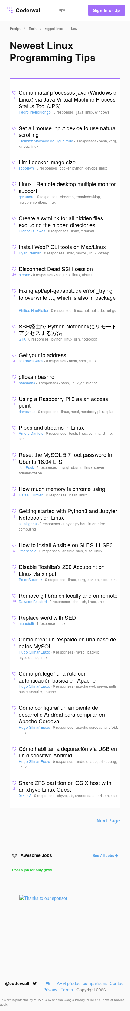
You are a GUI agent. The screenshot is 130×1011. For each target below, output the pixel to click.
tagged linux (54, 29)
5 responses (47, 467)
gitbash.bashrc (36, 376)
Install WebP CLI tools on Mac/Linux (62, 246)
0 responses (64, 112)
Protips (15, 29)
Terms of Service (112, 1000)
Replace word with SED (47, 617)
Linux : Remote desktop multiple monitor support (67, 187)
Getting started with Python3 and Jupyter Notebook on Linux (68, 514)
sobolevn (27, 167)
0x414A (25, 795)
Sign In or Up (106, 10)
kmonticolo (28, 550)
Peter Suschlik (31, 579)
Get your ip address (42, 355)
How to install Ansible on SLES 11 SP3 (66, 545)
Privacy (50, 990)
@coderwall (18, 983)
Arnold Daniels (31, 433)
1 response (46, 623)
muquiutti (27, 623)
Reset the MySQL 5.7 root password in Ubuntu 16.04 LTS (65, 458)
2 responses (60, 601)
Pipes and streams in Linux (51, 427)
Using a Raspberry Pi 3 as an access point (63, 402)
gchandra (27, 196)
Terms (67, 990)
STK (23, 338)
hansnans (27, 382)
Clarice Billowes (32, 230)
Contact (117, 983)
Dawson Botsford (33, 601)
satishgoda (28, 523)
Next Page (108, 820)
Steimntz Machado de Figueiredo (46, 140)
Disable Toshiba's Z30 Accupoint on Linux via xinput (62, 570)
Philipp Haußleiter (34, 310)
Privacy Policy (85, 1000)
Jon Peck (27, 467)
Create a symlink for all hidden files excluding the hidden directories (61, 221)
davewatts (27, 411)
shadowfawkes (31, 360)
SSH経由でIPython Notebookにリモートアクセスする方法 (68, 329)
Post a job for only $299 (32, 870)
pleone (25, 274)
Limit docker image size (47, 162)
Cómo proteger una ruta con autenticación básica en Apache (57, 676)
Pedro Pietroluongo (35, 112)
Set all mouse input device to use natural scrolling (68, 131)
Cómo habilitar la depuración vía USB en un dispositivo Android (68, 752)
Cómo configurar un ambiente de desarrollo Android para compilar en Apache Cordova (62, 714)
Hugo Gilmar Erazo (35, 651)
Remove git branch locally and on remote (68, 595)
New (74, 29)
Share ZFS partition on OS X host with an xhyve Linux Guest (65, 786)
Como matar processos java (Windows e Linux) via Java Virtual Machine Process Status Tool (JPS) (67, 99)
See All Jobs (104, 855)
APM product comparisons (82, 983)
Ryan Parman (30, 252)
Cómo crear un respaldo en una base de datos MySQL (67, 642)
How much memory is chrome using (62, 489)
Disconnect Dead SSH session (56, 269)
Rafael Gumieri (31, 494)
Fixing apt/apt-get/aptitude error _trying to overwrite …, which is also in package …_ (67, 297)
